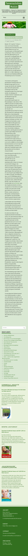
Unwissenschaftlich (9, 368)
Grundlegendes (7, 337)
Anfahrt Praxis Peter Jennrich (11, 378)
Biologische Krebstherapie (10, 350)
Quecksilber (17, 183)
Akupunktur (7, 347)
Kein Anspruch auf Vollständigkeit (12, 338)
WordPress (11, 535)
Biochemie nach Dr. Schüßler (11, 360)
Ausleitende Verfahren (9, 355)
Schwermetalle (7, 361)
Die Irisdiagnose (8, 343)
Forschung (6, 370)
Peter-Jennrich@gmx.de (11, 526)
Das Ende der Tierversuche (10, 342)
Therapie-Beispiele (8, 366)
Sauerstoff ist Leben (9, 352)
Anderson (18, 535)
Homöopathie (7, 348)
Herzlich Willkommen (9, 335)
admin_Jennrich (10, 41)
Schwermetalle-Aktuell (9, 374)
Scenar (5, 363)
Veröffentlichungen (8, 376)
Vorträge (6, 373)
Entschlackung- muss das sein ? (11, 353)
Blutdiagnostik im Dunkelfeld (11, 345)
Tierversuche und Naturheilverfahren (13, 340)
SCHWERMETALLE (10, 34)
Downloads (6, 371)
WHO (5, 365)
